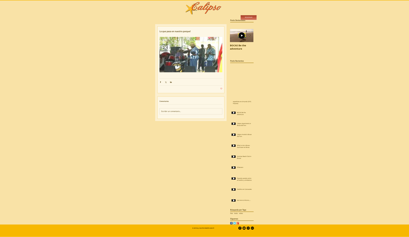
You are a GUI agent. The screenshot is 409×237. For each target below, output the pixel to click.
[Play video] (190, 54)
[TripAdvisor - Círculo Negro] (252, 228)
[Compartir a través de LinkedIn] (171, 82)
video (241, 213)
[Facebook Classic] (231, 223)
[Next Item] (250, 35)
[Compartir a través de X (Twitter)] (166, 82)
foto (231, 213)
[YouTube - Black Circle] (244, 228)
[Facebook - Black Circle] (239, 228)
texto (236, 213)
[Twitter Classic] (234, 223)
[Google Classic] (238, 223)
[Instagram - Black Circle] (248, 228)
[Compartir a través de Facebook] (160, 82)
